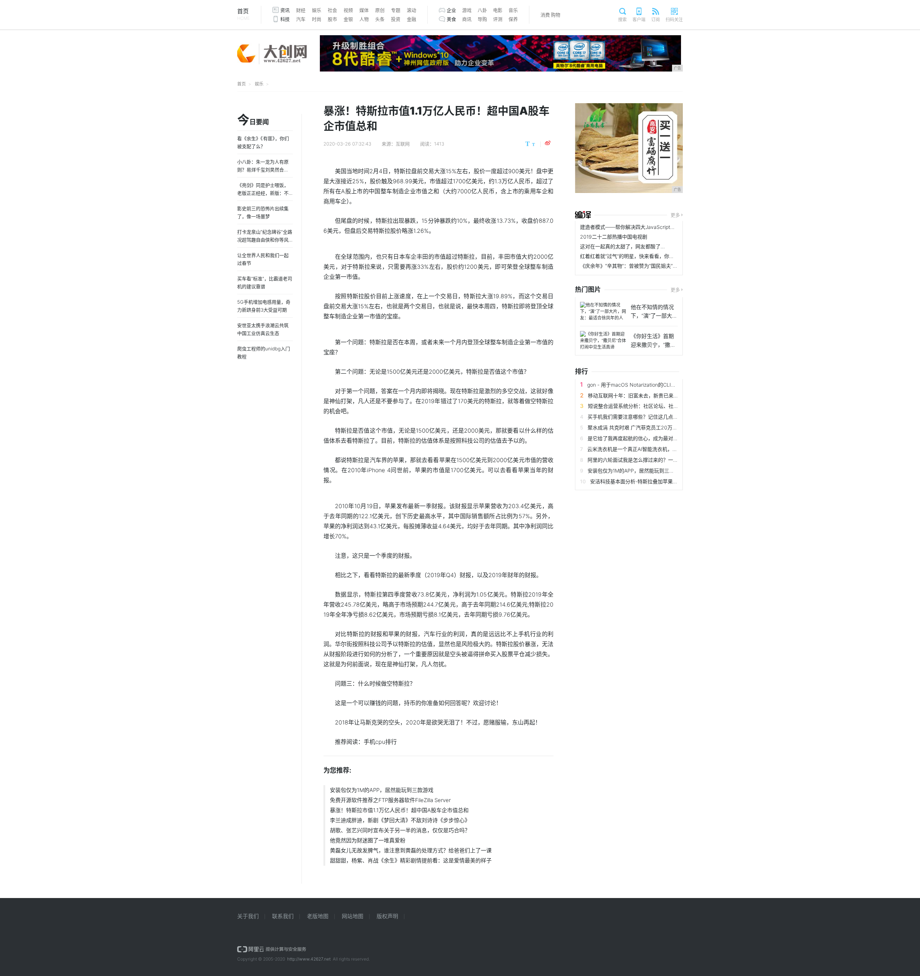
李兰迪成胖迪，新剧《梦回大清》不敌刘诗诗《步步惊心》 (400, 820)
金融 (411, 19)
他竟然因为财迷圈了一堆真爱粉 (367, 840)
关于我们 (248, 916)
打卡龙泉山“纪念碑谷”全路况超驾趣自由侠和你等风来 (264, 239)
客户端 (638, 19)
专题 (395, 10)
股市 (332, 19)
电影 (497, 10)
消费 (545, 15)
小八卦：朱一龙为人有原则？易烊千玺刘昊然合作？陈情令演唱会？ (263, 169)
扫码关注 (674, 19)
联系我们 (283, 916)
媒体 (364, 10)
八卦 (482, 10)
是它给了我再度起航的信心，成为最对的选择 (638, 438)
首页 (243, 14)
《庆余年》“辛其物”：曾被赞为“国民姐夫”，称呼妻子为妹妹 (646, 266)
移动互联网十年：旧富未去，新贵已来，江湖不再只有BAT (653, 395)
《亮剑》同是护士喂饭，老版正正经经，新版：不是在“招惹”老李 (263, 193)
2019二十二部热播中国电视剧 (613, 237)
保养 (513, 19)
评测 (497, 19)
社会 (332, 10)
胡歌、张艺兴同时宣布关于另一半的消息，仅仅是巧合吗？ (400, 830)
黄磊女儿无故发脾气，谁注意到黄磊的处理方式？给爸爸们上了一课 (411, 850)
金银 (348, 19)
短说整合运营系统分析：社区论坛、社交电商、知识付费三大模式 (661, 406)
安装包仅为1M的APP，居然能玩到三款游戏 (381, 790)
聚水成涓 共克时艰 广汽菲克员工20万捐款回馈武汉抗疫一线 (655, 427)
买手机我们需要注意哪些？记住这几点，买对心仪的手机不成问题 (660, 417)
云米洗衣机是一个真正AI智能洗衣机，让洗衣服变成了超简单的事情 (662, 449)
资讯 (285, 10)
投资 (395, 19)
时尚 (316, 19)
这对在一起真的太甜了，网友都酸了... (622, 246)
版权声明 (387, 916)
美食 (451, 19)
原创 (380, 10)
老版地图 (317, 916)
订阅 (655, 19)
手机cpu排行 (380, 741)
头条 (380, 19)
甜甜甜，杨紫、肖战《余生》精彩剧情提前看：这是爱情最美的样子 (411, 860)
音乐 (513, 10)
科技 (285, 19)
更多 (675, 215)
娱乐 (316, 10)
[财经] (583, 215)
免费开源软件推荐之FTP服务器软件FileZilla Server (390, 800)
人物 (364, 19)
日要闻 (253, 120)
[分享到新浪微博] (548, 143)
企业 (451, 10)
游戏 (467, 10)
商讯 (467, 19)
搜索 (622, 19)
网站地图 (352, 916)
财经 (300, 10)
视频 (348, 10)
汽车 (300, 19)
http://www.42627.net (309, 959)
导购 (482, 19)
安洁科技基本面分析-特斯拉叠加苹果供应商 (639, 481)
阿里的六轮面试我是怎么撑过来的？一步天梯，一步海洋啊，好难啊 (663, 460)
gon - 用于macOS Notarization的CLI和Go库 (637, 385)
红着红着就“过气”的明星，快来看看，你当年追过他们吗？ (644, 256)
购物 (555, 15)
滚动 (411, 10)
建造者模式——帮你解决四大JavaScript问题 (630, 227)
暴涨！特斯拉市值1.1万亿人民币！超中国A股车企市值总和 (399, 810)
